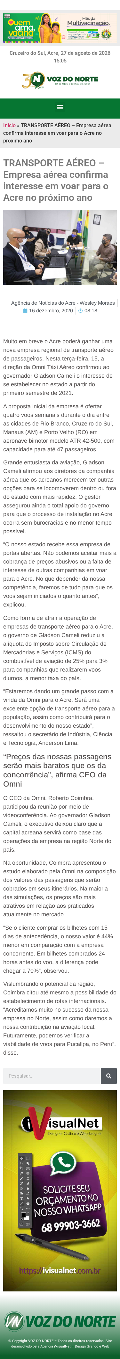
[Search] (109, 1076)
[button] (60, 107)
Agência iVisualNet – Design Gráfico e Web (74, 1346)
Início (9, 125)
